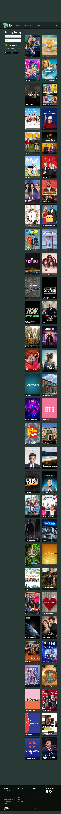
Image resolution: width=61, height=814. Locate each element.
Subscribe (6, 795)
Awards (20, 793)
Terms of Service (36, 790)
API (5, 797)
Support (37, 25)
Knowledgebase (8, 801)
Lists (19, 797)
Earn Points (27, 25)
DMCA (33, 795)
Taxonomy (20, 801)
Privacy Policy (35, 793)
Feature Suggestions (9, 799)
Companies (21, 795)
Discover (18, 25)
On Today (20, 790)
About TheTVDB (8, 790)
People (19, 799)
